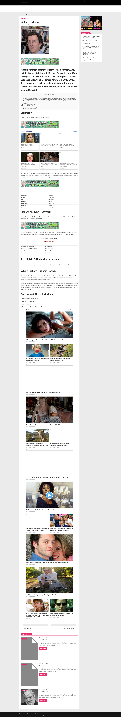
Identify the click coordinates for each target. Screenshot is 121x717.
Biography (24, 103)
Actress (30, 10)
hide (53, 94)
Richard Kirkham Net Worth (28, 104)
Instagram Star (46, 10)
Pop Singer (73, 10)
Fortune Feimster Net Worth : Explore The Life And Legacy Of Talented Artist (91, 59)
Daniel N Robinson (43, 691)
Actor (23, 10)
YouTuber (37, 10)
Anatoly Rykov (42, 665)
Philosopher (23, 18)
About (20, 713)
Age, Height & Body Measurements (30, 105)
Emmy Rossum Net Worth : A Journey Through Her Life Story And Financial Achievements (91, 42)
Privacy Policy (38, 713)
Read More (43, 648)
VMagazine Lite (56, 715)
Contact (24, 713)
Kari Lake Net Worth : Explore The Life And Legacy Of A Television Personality (91, 53)
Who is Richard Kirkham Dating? (29, 107)
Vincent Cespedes (43, 639)
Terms (28, 713)
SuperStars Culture (26, 2)
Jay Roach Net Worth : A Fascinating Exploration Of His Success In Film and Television (91, 47)
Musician (65, 10)
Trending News (57, 10)
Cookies (32, 713)
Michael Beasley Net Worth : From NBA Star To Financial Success (91, 37)
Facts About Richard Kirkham (28, 108)
